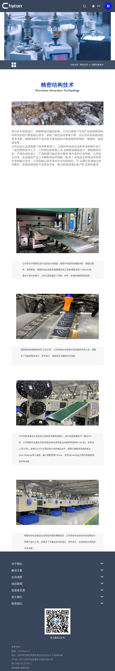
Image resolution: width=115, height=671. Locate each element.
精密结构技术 (97, 65)
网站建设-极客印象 (20, 668)
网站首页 (84, 65)
